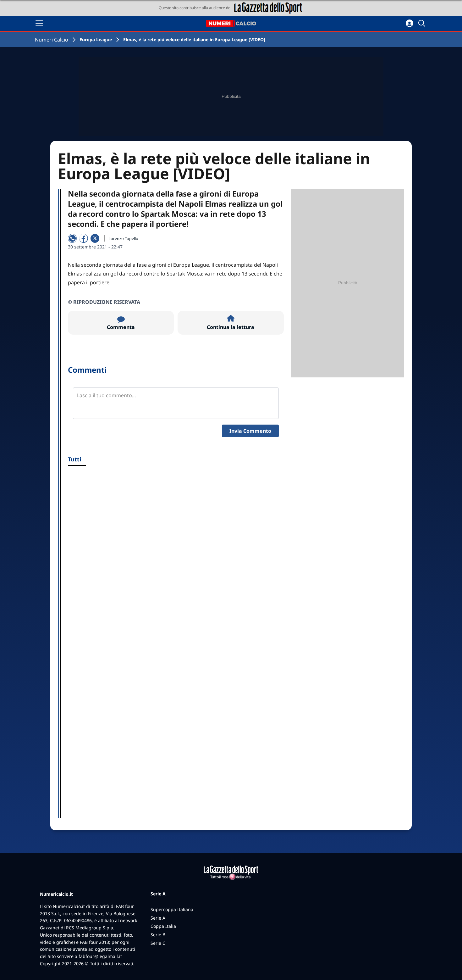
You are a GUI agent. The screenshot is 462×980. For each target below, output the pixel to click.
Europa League (96, 39)
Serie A (158, 918)
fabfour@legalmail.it (100, 956)
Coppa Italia (163, 926)
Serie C (158, 943)
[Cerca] (422, 23)
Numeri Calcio (51, 39)
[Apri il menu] (39, 23)
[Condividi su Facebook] (83, 238)
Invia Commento (250, 430)
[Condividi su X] (95, 238)
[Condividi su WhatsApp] (72, 238)
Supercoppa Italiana (172, 909)
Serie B (158, 935)
